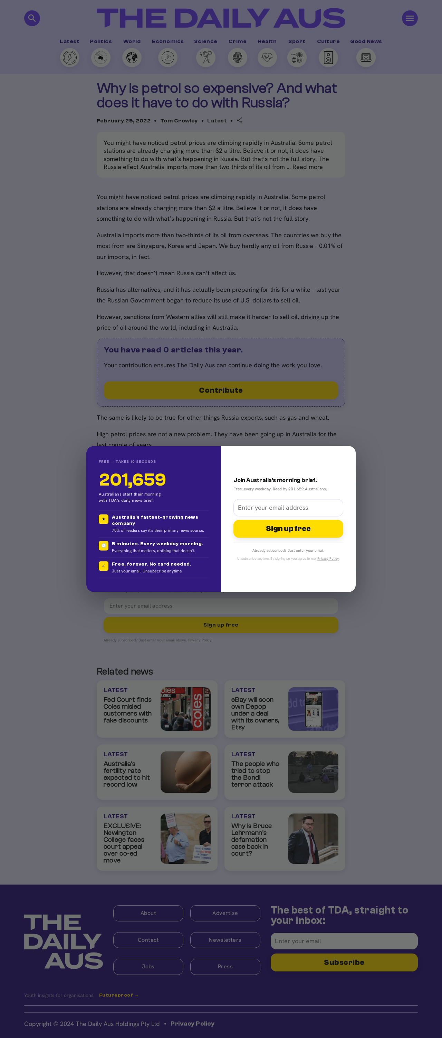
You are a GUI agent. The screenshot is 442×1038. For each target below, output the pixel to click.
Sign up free (288, 528)
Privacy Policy (328, 559)
